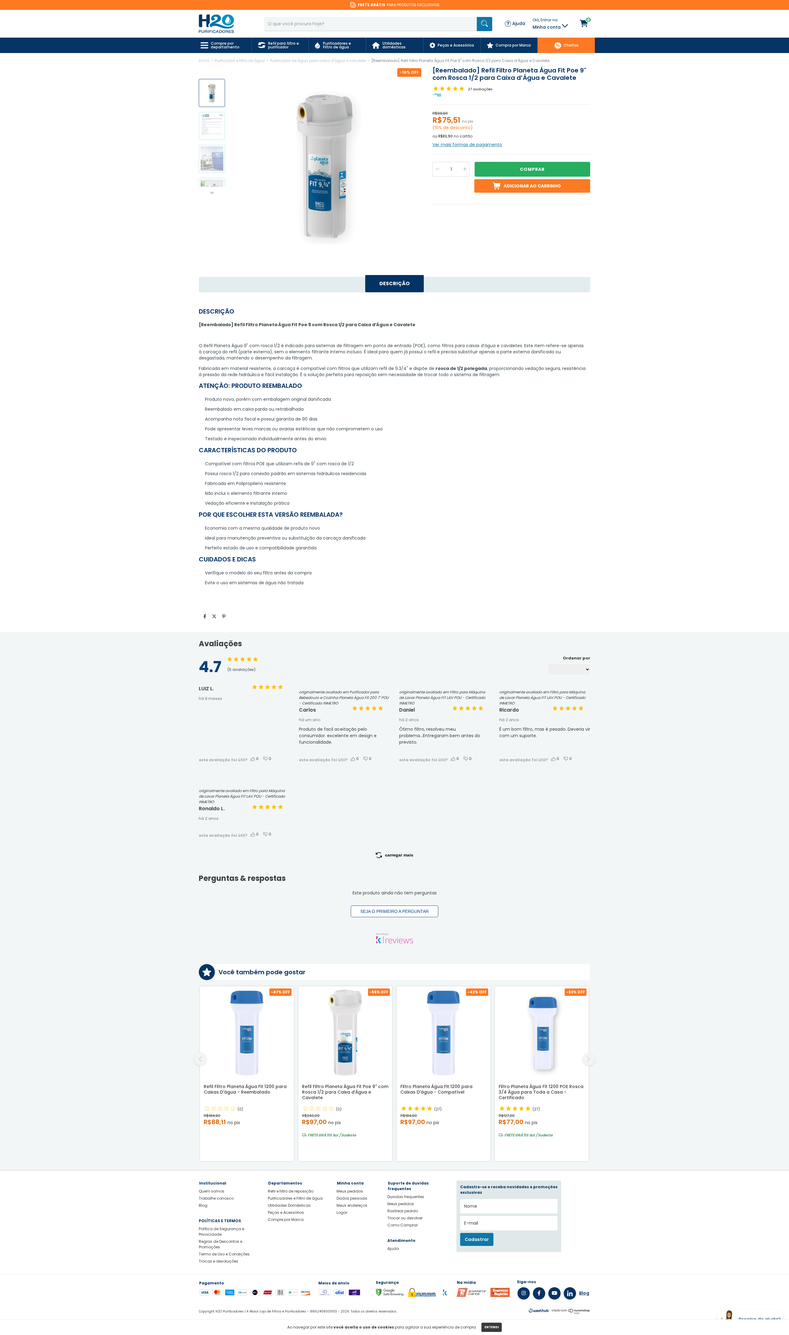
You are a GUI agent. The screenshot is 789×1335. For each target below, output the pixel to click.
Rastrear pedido (402, 1211)
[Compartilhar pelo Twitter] (214, 616)
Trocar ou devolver (405, 1218)
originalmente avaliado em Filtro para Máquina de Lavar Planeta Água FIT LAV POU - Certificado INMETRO (442, 697)
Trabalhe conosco (216, 1198)
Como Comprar (402, 1225)
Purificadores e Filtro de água (295, 1198)
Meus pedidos (350, 1191)
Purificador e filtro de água (240, 60)
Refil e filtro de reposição (290, 1191)
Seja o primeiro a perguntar (394, 911)
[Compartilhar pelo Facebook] (204, 616)
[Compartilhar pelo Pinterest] (224, 616)
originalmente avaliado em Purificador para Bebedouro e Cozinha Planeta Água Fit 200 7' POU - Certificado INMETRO (344, 697)
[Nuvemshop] (571, 1313)
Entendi (491, 1327)
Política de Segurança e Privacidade (221, 1231)
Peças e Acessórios (286, 1212)
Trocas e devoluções (218, 1261)
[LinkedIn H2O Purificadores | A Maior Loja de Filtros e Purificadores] (570, 1293)
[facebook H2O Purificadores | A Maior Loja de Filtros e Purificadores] (539, 1293)
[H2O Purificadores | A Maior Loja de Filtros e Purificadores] (216, 23)
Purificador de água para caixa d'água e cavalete (318, 60)
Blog (203, 1205)
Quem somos (211, 1191)
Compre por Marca (286, 1219)
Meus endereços (352, 1205)
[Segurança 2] (500, 1295)
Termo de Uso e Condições (224, 1254)
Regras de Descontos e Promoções (220, 1244)
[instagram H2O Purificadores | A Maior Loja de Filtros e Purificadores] (523, 1293)
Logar (342, 1212)
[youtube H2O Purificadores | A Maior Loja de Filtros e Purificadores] (554, 1293)
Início (204, 60)
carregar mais (399, 854)
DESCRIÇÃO (394, 283)
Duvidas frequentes (405, 1196)
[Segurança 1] (471, 1295)
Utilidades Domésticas (289, 1205)
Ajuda (393, 1248)
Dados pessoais (352, 1198)
